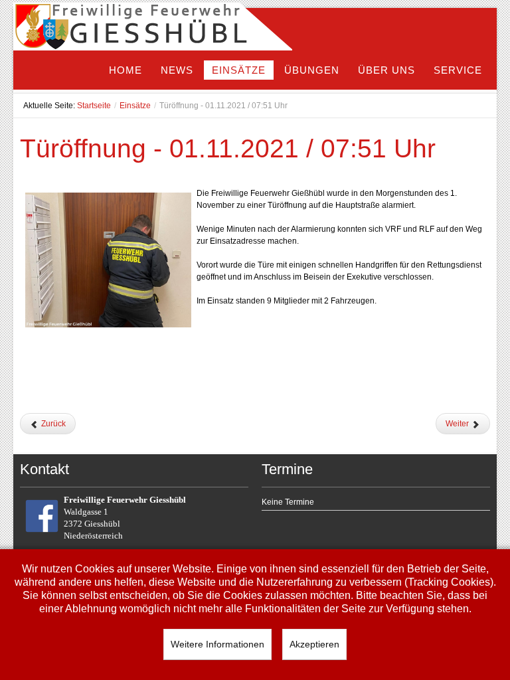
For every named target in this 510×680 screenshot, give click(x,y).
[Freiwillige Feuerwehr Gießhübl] (152, 29)
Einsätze (135, 105)
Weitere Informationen (217, 644)
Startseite (94, 105)
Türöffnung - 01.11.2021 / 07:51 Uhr (228, 148)
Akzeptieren (314, 644)
